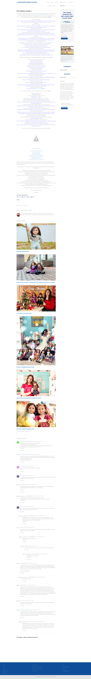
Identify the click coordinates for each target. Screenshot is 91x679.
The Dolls (21, 475)
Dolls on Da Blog (36, 153)
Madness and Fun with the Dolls (37, 159)
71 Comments (27, 369)
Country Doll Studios (36, 154)
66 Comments (27, 315)
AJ (21, 600)
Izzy (31, 14)
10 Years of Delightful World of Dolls (25, 367)
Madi (30, 210)
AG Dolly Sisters (36, 152)
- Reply (41, 441)
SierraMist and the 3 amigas (25, 609)
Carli (21, 466)
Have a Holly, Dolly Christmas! (24, 313)
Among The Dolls (40, 14)
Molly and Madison (31, 621)
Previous (50, 5)
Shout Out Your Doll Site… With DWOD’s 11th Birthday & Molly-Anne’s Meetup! (36, 282)
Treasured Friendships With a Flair (36, 155)
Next (54, 5)
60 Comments (25, 400)
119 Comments (27, 431)
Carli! (18, 16)
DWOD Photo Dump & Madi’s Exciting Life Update (29, 398)
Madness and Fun (36, 158)
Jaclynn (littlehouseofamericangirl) (26, 441)
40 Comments (27, 284)
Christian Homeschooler (25, 454)
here (42, 214)
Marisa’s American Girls (37, 157)
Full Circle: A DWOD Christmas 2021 (25, 429)
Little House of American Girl (36, 150)
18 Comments (25, 205)
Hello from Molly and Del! (23, 251)
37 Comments (26, 253)
